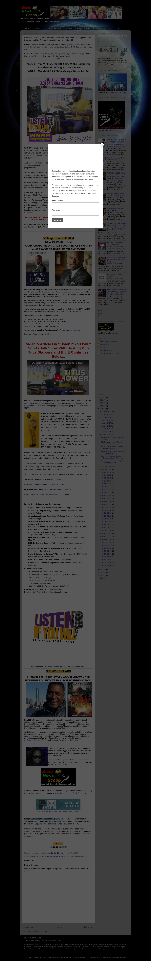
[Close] (102, 144)
